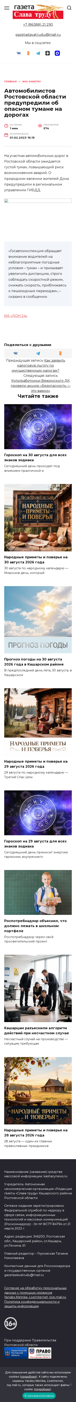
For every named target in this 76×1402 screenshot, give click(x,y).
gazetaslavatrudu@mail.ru (38, 35)
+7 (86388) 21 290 (38, 25)
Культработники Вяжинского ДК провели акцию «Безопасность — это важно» (41, 386)
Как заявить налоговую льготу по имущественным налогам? (38, 365)
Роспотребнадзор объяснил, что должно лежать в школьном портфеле (35, 926)
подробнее (28, 1376)
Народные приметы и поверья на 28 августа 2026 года (36, 1132)
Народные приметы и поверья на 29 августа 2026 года (36, 763)
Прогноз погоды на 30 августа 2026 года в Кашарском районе (34, 661)
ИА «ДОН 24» (15, 316)
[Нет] (71, 1384)
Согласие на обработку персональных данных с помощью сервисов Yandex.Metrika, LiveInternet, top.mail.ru (35, 1292)
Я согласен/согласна (39, 1395)
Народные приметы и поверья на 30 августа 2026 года (36, 559)
